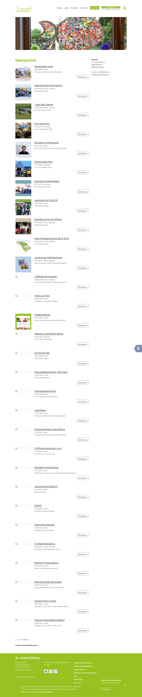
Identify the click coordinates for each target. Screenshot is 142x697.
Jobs (66, 8)
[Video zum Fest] (23, 302)
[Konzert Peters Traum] (23, 608)
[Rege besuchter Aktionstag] (23, 589)
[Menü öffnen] (124, 9)
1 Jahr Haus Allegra (43, 104)
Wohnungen (78, 679)
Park (75, 676)
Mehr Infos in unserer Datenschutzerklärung (37, 692)
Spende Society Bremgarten (48, 85)
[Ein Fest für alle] (23, 360)
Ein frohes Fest (41, 123)
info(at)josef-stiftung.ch (24, 670)
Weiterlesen (82, 77)
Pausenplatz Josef (43, 66)
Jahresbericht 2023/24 (46, 486)
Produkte (84, 8)
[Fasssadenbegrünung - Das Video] (23, 379)
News (59, 8)
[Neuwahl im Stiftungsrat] (23, 149)
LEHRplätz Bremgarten (45, 276)
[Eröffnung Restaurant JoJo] (23, 455)
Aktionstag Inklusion (44, 524)
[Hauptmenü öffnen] (124, 8)
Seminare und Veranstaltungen (85, 673)
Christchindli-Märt (43, 161)
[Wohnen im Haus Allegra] (23, 569)
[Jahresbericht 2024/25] (23, 207)
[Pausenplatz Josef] (23, 73)
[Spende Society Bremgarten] (23, 92)
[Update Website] (23, 321)
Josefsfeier (40, 410)
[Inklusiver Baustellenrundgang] (23, 627)
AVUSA (37, 505)
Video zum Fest (41, 295)
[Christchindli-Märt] (23, 169)
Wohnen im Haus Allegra (46, 562)
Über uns (77, 683)
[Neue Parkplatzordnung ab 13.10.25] (23, 245)
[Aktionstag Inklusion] (23, 531)
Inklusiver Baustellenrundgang (49, 620)
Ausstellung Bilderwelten (46, 181)
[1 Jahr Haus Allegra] (23, 111)
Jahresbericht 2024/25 (46, 200)
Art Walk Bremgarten (44, 543)
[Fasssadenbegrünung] (23, 398)
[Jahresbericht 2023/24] (23, 493)
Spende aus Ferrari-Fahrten (48, 219)
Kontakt (74, 8)
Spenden (95, 8)
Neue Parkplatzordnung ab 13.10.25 (51, 238)
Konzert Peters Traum (45, 601)
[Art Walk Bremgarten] (23, 550)
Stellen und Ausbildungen (83, 666)
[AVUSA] (23, 512)
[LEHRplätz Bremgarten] (23, 283)
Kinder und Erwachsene (82, 663)
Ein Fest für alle (42, 352)
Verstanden (106, 689)
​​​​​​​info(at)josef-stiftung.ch (100, 74)
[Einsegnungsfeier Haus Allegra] (23, 436)
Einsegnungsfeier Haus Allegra (49, 429)
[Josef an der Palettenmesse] (23, 264)
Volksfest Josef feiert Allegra (48, 333)
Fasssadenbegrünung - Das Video (50, 372)
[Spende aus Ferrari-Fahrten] (23, 226)
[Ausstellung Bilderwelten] (23, 188)
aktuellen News (32, 645)
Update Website (42, 314)
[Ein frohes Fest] (23, 130)
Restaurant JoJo (80, 669)
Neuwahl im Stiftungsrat (46, 142)
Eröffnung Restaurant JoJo (48, 448)
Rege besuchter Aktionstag (48, 581)
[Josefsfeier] (23, 417)
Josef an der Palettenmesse (48, 257)
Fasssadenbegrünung (45, 391)
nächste (25, 639)
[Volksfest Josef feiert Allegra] (23, 340)
